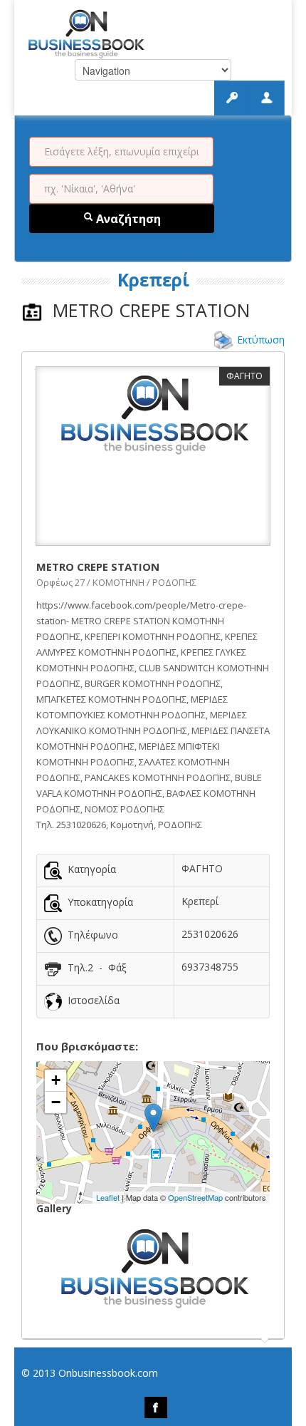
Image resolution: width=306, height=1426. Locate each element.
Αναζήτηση (127, 219)
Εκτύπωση (261, 339)
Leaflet (108, 1197)
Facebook (155, 1407)
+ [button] (55, 1080)
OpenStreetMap (195, 1197)
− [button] (55, 1102)
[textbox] (121, 152)
